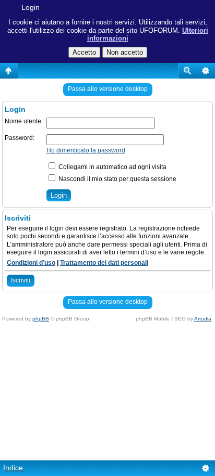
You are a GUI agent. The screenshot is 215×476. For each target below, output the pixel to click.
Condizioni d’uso (31, 262)
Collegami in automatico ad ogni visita (111, 167)
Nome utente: (24, 121)
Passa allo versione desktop (108, 89)
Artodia (202, 318)
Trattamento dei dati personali (104, 262)
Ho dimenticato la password (85, 150)
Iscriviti (20, 280)
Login (30, 7)
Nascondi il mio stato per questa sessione (116, 179)
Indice (13, 468)
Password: (19, 137)
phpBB (40, 318)
